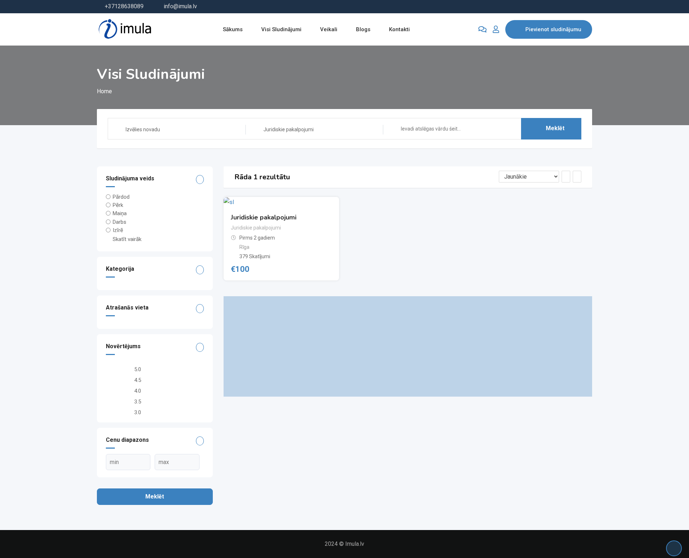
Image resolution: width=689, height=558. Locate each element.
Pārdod (121, 197)
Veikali (328, 29)
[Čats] (482, 29)
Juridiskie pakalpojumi (263, 217)
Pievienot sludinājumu (553, 29)
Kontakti (399, 29)
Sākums (233, 29)
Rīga (244, 247)
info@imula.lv (180, 6)
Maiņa (120, 213)
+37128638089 (124, 6)
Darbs (119, 221)
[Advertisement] (408, 346)
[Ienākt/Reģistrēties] (496, 29)
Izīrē (118, 230)
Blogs (363, 29)
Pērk (118, 205)
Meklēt (555, 128)
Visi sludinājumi (281, 29)
